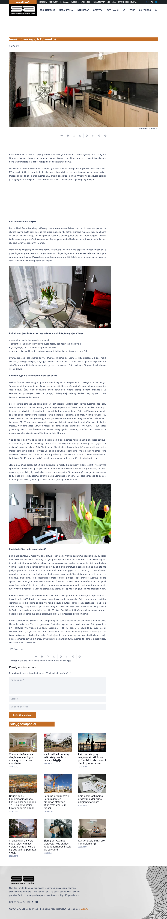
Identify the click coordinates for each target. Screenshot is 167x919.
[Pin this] (87, 136)
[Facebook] (24, 902)
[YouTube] (36, 902)
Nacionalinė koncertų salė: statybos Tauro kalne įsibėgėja (56, 757)
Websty (84, 909)
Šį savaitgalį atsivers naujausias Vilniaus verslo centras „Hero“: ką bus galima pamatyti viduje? (23, 846)
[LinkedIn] (32, 902)
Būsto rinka (53, 660)
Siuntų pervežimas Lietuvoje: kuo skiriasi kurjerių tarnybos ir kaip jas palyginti (57, 845)
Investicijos (65, 660)
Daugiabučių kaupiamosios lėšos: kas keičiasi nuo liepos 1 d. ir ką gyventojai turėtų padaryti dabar (22, 802)
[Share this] (68, 136)
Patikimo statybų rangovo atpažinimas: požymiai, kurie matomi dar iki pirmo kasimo (92, 759)
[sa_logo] (23, 10)
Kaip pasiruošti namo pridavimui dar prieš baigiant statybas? (90, 799)
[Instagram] (28, 902)
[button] (156, 10)
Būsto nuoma (40, 660)
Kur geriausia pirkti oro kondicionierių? (91, 842)
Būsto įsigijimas (25, 660)
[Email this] (61, 136)
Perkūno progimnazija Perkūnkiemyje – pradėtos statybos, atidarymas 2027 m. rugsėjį (57, 802)
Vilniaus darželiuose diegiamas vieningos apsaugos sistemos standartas (21, 759)
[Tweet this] (74, 136)
